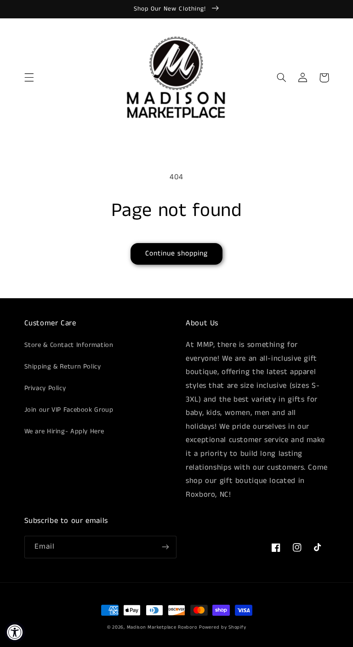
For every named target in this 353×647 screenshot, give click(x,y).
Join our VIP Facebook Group (69, 409)
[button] (29, 77)
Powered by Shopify (222, 627)
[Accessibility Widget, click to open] (15, 632)
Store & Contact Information (69, 345)
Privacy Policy (45, 388)
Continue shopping (176, 254)
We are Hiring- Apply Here (64, 431)
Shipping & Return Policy (62, 366)
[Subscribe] (165, 547)
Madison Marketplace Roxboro (162, 627)
